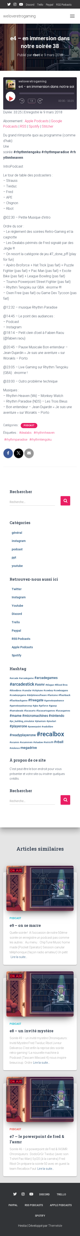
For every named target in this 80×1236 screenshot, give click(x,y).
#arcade (14, 678)
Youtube (21, 5)
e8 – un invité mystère (31, 1030)
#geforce (43, 705)
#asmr (40, 684)
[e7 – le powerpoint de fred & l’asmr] (40, 1099)
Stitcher (47, 126)
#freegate (36, 700)
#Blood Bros (61, 685)
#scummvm (26, 742)
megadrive (28, 748)
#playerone (18, 726)
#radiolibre (47, 726)
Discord (30, 4)
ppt (14, 557)
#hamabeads (16, 710)
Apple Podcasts (37, 121)
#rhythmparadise (15, 439)
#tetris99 (48, 742)
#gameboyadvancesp (21, 705)
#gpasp (53, 705)
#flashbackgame (19, 700)
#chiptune (37, 690)
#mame (16, 716)
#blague (49, 685)
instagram (19, 541)
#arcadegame (26, 678)
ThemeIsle (55, 1225)
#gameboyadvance (54, 700)
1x (31, 100)
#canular (27, 690)
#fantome (52, 695)
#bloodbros (16, 690)
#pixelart (51, 721)
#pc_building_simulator (22, 721)
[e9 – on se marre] (40, 888)
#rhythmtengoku (40, 439)
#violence (15, 748)
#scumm (14, 742)
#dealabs (25, 432)
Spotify (34, 126)
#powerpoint (34, 726)
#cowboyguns (61, 690)
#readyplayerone (23, 735)
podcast (29, 425)
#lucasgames (63, 710)
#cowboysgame (18, 695)
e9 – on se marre (25, 925)
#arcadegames (46, 678)
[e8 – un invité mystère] (40, 993)
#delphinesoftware (37, 695)
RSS (23, 126)
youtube (17, 566)
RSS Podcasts (64, 4)
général (17, 532)
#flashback (64, 695)
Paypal (49, 4)
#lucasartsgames (45, 710)
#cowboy (48, 690)
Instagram (14, 5)
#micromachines (35, 716)
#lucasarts (30, 710)
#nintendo (56, 716)
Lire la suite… (19, 957)
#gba (35, 705)
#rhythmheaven (44, 432)
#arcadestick (22, 684)
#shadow (38, 742)
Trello (40, 4)
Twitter (9, 5)
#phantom (40, 721)
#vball (58, 742)
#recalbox (50, 734)
